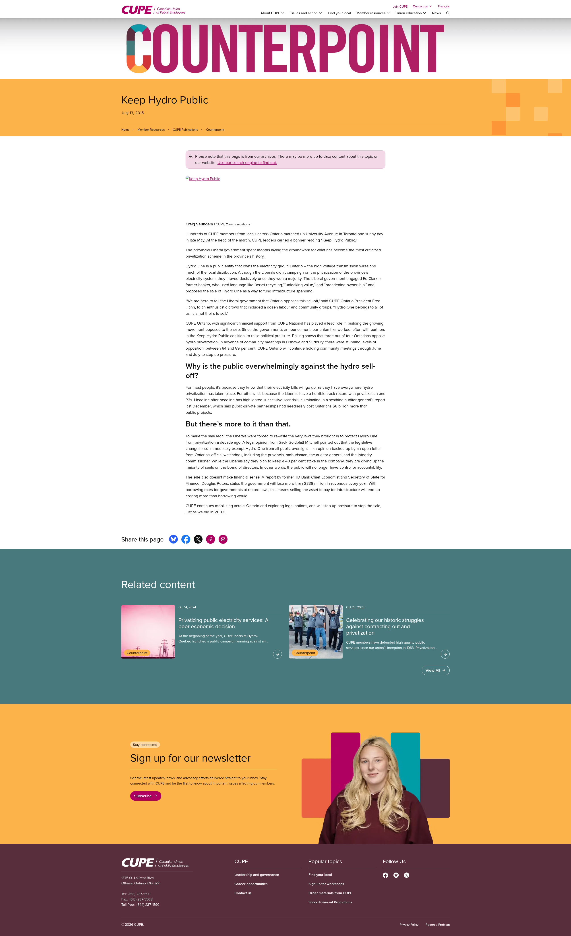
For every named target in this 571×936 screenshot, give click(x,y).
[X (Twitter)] (406, 874)
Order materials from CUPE (330, 893)
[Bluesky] (396, 874)
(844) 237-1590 (148, 904)
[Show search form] (448, 13)
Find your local (339, 12)
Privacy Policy (409, 924)
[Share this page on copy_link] (210, 540)
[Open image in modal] (285, 198)
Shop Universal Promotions (330, 902)
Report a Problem (438, 924)
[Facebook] (385, 874)
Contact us (243, 893)
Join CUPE (400, 6)
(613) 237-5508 (141, 899)
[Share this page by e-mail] (223, 540)
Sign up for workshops (326, 883)
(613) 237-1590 (139, 893)
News (436, 12)
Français (444, 6)
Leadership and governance (256, 874)
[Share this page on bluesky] (173, 540)
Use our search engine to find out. (247, 162)
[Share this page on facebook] (185, 540)
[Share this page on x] (198, 540)
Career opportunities (251, 883)
